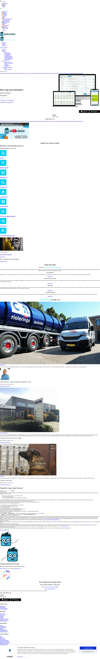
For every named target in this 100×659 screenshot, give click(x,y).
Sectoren (3, 42)
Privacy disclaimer (3, 621)
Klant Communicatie (8, 58)
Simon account (2, 639)
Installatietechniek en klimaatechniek (76, 73)
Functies (3, 51)
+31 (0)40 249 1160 (3, 609)
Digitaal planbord (3, 626)
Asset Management (8, 55)
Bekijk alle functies (3, 261)
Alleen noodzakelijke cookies (88, 651)
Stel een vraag (7, 386)
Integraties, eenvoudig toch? (5, 642)
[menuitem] (5, 3)
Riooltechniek (2, 364)
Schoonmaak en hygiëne (44, 73)
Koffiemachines (12, 73)
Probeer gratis (2, 47)
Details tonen (20, 656)
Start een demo (52, 588)
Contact (6, 66)
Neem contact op (3, 568)
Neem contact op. (64, 525)
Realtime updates (3, 629)
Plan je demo (2, 638)
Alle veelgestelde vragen (4, 529)
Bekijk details (50, 276)
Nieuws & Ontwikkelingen (7, 67)
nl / (0, 0)
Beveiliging (37, 73)
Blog (5, 68)
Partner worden (3, 614)
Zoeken (12, 490)
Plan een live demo (8, 62)
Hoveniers (53, 73)
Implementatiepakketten (4, 640)
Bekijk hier (77, 521)
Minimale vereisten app (4, 643)
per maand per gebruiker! (6, 254)
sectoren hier (86, 524)
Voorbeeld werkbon (3, 631)
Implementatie (7, 65)
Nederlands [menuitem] (5, 3)
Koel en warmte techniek (64, 73)
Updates (1, 637)
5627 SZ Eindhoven (3, 608)
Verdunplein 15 (3, 607)
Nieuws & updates (8, 69)
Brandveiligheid (3, 73)
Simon (4, 45)
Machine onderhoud (19, 73)
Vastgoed (7, 73)
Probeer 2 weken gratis (9, 63)
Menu (6, 47)
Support (6, 64)
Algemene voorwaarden (4, 618)
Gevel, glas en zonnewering (30, 73)
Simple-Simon (2, 606)
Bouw (50, 73)
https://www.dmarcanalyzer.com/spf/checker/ (51, 519)
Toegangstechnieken (3, 432)
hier (86, 518)
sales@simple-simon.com (15, 568)
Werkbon (1, 625)
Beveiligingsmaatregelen (4, 641)
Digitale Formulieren (8, 57)
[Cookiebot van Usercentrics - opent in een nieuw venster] (10, 657)
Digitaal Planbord (8, 53)
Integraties (4, 43)
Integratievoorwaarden (4, 620)
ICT (24, 73)
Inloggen (4, 30)
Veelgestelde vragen (3, 644)
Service (3, 61)
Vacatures (2, 615)
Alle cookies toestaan (88, 648)
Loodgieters (58, 73)
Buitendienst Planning (9, 56)
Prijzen (3, 44)
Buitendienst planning (4, 630)
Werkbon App (7, 52)
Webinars (1, 617)
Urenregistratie (7, 54)
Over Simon (2, 613)
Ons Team (2, 616)
